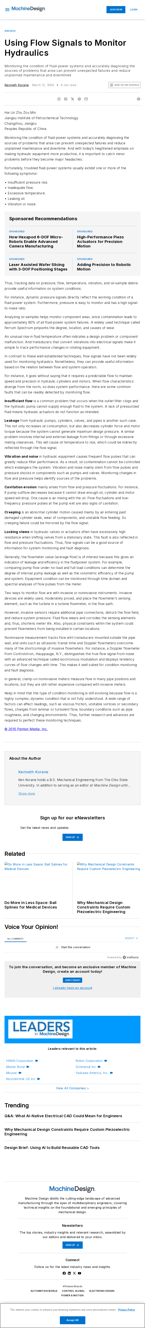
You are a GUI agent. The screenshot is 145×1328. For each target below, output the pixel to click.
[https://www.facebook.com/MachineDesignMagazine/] (64, 1273)
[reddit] (79, 99)
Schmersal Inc (86, 1067)
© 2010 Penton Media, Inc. (26, 729)
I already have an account (72, 988)
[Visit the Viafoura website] (131, 957)
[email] (86, 99)
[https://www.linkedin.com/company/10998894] (69, 1273)
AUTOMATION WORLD (44, 1290)
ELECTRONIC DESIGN (101, 1290)
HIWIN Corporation (19, 1061)
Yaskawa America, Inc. (92, 1073)
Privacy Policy (126, 1309)
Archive (10, 30)
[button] (7, 9)
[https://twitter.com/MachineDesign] (74, 1273)
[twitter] (72, 99)
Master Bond (15, 1067)
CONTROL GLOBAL (73, 1290)
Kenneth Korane (17, 85)
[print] (138, 99)
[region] (72, 948)
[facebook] (59, 99)
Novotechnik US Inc (20, 1079)
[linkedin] (66, 99)
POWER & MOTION (72, 1295)
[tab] (15, 939)
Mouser (11, 1073)
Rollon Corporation (89, 1061)
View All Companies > (72, 1088)
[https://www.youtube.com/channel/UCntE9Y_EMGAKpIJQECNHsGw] (79, 1273)
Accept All (72, 1320)
